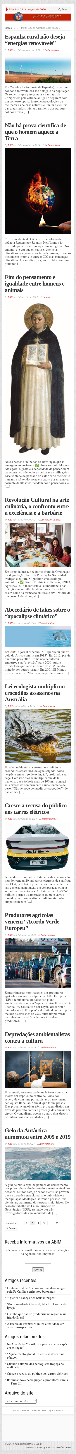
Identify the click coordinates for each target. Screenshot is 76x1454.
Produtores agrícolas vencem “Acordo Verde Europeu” (32, 921)
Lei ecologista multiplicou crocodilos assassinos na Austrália (35, 693)
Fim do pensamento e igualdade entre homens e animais (34, 283)
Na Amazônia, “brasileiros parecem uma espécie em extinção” (38, 1346)
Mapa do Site (39, 1410)
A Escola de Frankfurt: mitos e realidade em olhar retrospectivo (35, 1325)
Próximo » (11, 1228)
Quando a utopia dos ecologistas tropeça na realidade (35, 1365)
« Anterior (11, 1223)
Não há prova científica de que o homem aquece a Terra (35, 132)
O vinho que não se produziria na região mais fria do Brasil (36, 1315)
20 (57, 1223)
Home (8, 27)
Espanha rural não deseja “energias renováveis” (35, 39)
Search (65, 9)
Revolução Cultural (51, 519)
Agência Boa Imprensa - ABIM (27, 1443)
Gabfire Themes (64, 1447)
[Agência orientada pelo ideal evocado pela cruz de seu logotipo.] (38, 16)
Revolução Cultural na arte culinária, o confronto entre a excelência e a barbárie (37, 506)
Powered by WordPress (45, 1447)
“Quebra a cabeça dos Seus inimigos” (31, 1298)
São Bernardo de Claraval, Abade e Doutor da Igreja (36, 1306)
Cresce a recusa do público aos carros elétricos (36, 808)
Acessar (29, 1447)
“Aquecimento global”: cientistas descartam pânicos (35, 1356)
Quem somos (56, 1410)
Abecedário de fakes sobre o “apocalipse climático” (37, 612)
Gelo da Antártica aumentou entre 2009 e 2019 (37, 1133)
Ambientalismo (52, 50)
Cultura (47, 297)
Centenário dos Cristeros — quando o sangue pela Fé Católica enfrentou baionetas (36, 1290)
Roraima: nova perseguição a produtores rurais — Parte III (37, 1381)
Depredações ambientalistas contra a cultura (37, 1037)
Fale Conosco (21, 1410)
